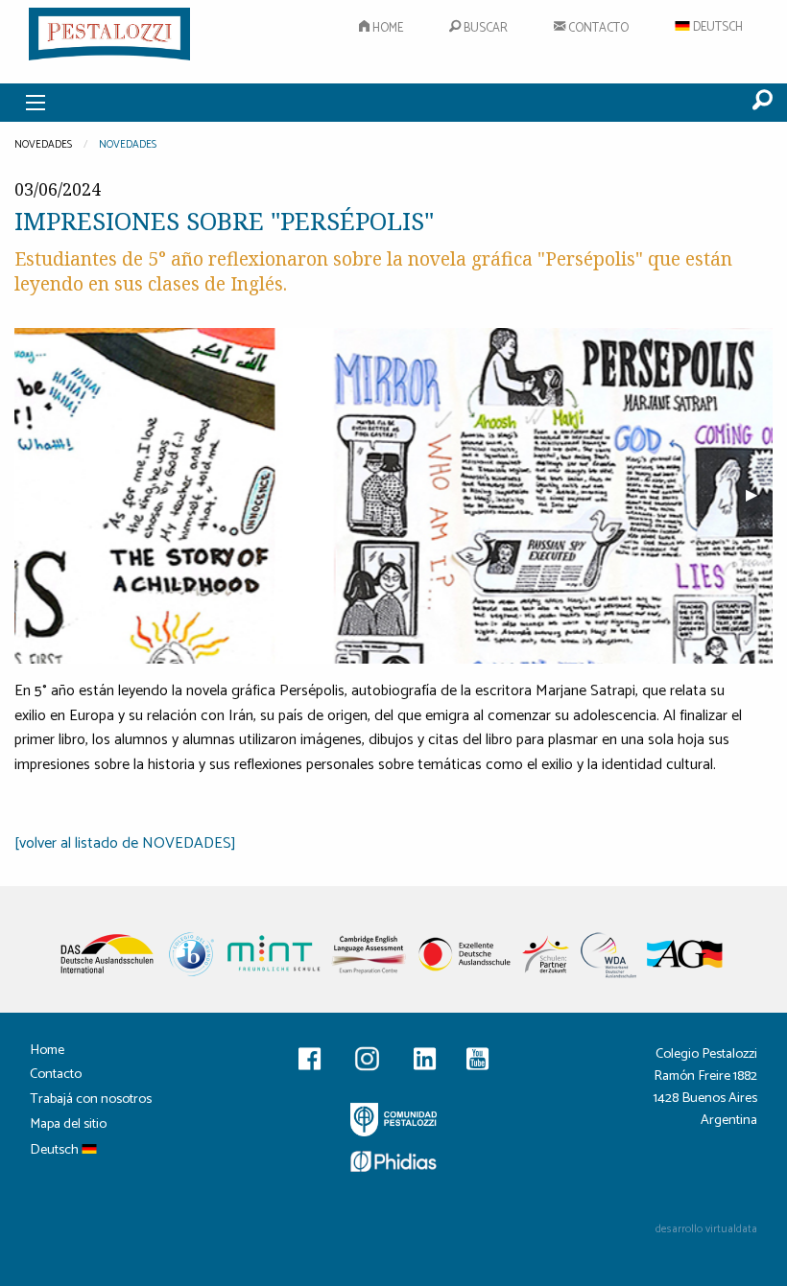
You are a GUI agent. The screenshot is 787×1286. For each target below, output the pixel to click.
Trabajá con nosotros (91, 1101)
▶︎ (759, 495)
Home (386, 28)
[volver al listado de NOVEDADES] (125, 843)
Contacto (597, 28)
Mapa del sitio (68, 1126)
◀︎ (43, 495)
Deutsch (716, 27)
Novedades (127, 144)
